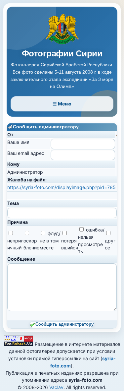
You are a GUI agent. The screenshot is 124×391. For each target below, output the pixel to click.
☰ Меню (62, 103)
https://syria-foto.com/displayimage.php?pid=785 (61, 187)
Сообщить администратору (64, 324)
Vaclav (56, 387)
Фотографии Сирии (62, 53)
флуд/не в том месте (50, 240)
